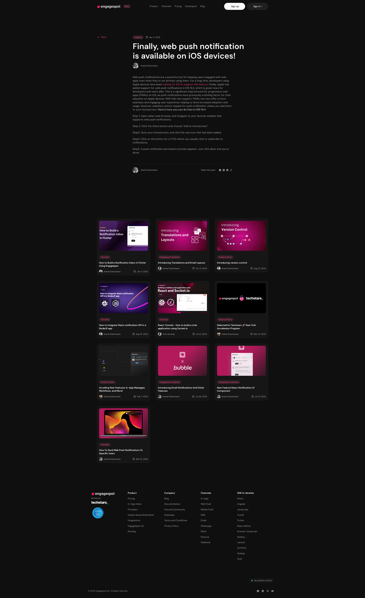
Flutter (240, 520)
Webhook (205, 542)
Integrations (134, 520)
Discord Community (174, 509)
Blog (202, 6)
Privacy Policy (171, 525)
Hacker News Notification (141, 514)
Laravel (241, 542)
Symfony (241, 547)
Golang (241, 553)
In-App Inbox (135, 503)
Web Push (206, 503)
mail (204, 520)
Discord (205, 536)
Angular (241, 503)
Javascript (242, 509)
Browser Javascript (247, 531)
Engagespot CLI (136, 525)
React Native (244, 525)
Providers (133, 509)
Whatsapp (206, 525)
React (240, 498)
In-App (204, 498)
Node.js (241, 536)
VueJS (240, 514)
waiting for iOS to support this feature (185, 84)
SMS (203, 514)
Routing (132, 531)
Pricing (178, 6)
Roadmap (169, 514)
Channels (166, 6)
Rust (239, 558)
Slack (203, 531)
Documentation (172, 503)
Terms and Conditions (175, 520)
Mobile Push (207, 509)
